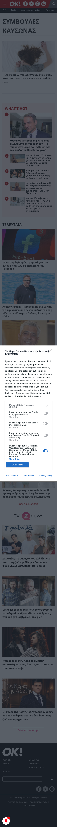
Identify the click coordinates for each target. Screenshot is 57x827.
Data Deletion (11, 475)
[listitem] (28, 406)
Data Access (28, 475)
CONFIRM (17, 465)
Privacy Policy (45, 475)
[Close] (51, 352)
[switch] (45, 413)
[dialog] (28, 413)
